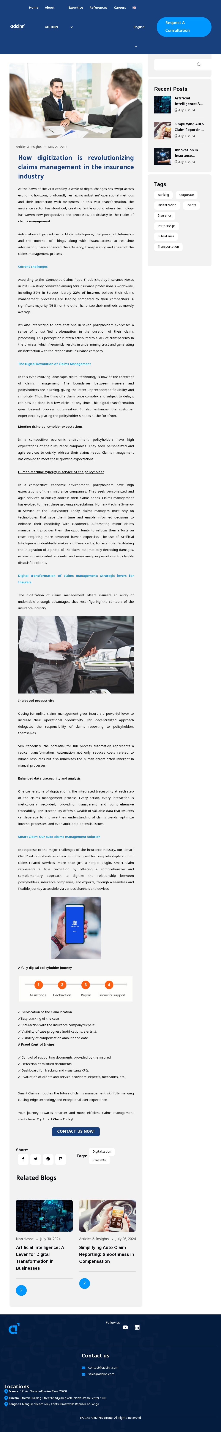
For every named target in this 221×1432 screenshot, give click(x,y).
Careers (120, 8)
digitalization (102, 1152)
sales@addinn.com (101, 1374)
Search (199, 64)
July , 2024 (186, 110)
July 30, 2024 (50, 1239)
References (98, 8)
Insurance (165, 216)
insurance (99, 1160)
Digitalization (167, 205)
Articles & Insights (29, 147)
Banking (163, 195)
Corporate (186, 195)
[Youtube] (125, 1327)
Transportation (168, 247)
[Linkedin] (137, 1327)
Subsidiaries (166, 236)
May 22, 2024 (57, 147)
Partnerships (166, 226)
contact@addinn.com (103, 1368)
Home (33, 8)
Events (191, 205)
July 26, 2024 (125, 1239)
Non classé (25, 1239)
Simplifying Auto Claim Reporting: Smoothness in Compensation (106, 1254)
